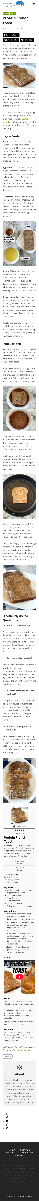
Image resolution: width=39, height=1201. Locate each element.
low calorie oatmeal (22, 1050)
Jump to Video (12, 40)
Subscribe (19, 1155)
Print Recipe (28, 40)
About (12, 1150)
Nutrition (25, 1150)
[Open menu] (33, 4)
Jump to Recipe (12, 35)
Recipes (6, 13)
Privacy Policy (26, 1153)
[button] (16, 830)
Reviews (10, 1153)
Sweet (13, 13)
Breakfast (8, 1056)
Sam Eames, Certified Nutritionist (17, 28)
